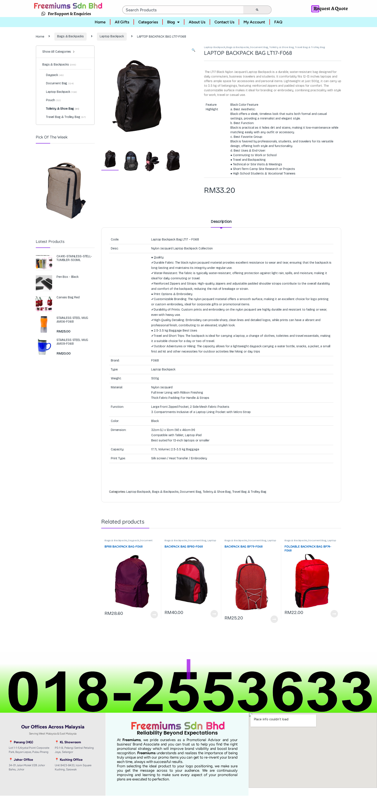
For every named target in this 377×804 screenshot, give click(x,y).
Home (100, 22)
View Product (152, 614)
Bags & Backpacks (70, 36)
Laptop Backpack (112, 36)
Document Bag (259, 47)
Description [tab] (221, 222)
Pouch (53, 100)
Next (187, 93)
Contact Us (224, 22)
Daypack (133, 540)
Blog (171, 22)
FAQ (278, 22)
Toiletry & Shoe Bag (281, 47)
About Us (197, 22)
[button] (193, 50)
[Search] (257, 10)
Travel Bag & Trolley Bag (310, 47)
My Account (254, 22)
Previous (114, 93)
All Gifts (122, 22)
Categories (148, 22)
